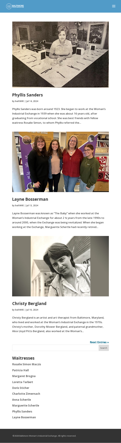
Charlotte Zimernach (26, 393)
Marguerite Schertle (25, 405)
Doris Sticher (20, 388)
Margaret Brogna (24, 376)
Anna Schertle (21, 399)
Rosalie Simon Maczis (26, 364)
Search (103, 347)
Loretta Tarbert (22, 382)
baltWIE (19, 101)
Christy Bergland (29, 303)
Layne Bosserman (30, 199)
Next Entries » (99, 342)
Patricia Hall (20, 370)
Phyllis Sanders (27, 95)
